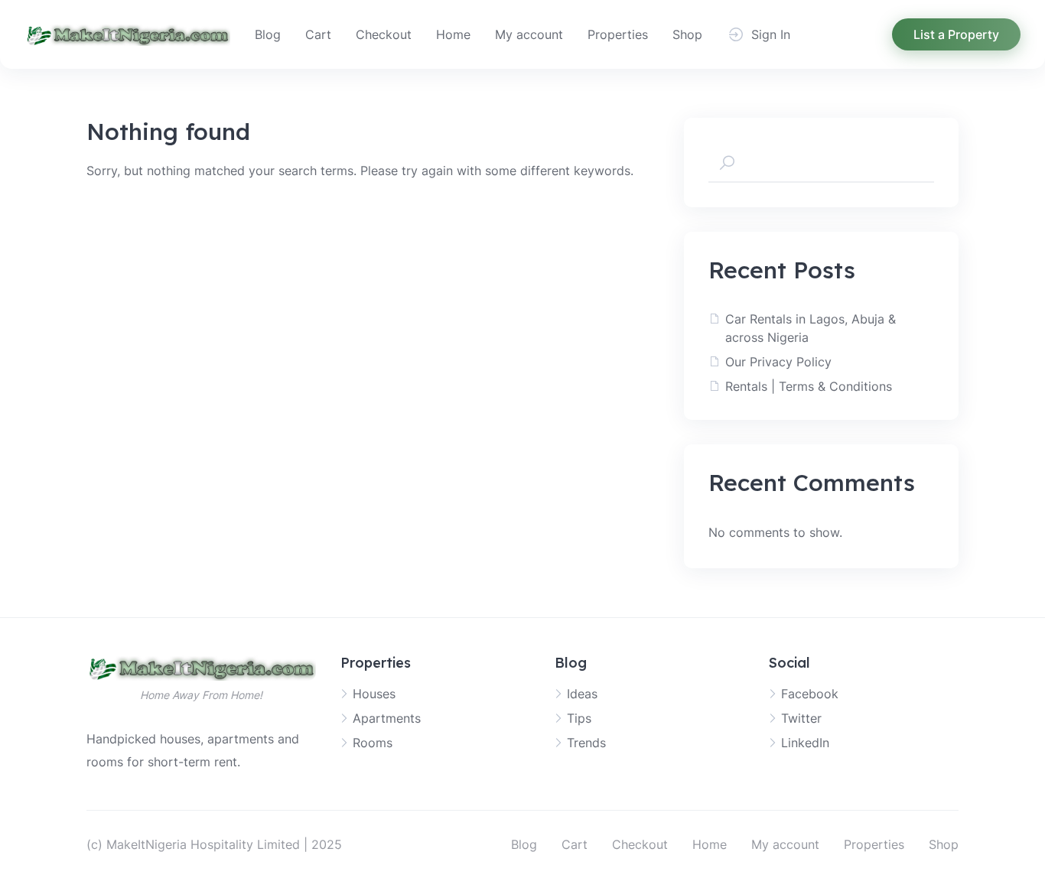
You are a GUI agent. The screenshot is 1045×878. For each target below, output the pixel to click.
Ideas (582, 693)
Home (453, 34)
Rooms (372, 742)
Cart (318, 34)
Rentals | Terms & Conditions (808, 386)
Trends (586, 742)
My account (529, 34)
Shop (687, 34)
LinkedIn (805, 742)
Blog (268, 34)
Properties (618, 34)
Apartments (387, 718)
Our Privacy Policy (778, 361)
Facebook (809, 693)
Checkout (384, 34)
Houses (374, 693)
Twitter (801, 718)
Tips (579, 718)
